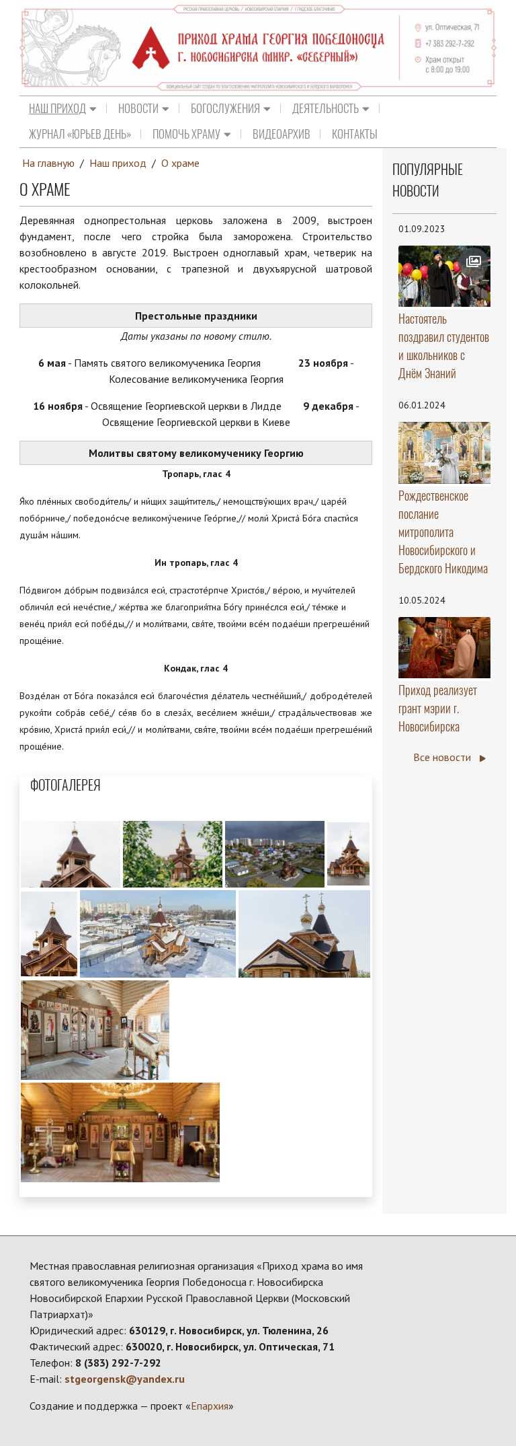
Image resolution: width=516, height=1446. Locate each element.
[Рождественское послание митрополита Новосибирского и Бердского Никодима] (444, 453)
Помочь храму (186, 134)
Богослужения (225, 108)
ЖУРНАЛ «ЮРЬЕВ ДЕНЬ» (80, 134)
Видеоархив (281, 134)
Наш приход (57, 108)
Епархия (209, 1405)
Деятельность (325, 108)
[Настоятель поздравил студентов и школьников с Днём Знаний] (444, 276)
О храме (180, 163)
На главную (48, 163)
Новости (138, 108)
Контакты (355, 134)
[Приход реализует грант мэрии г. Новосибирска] (444, 647)
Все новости (443, 757)
